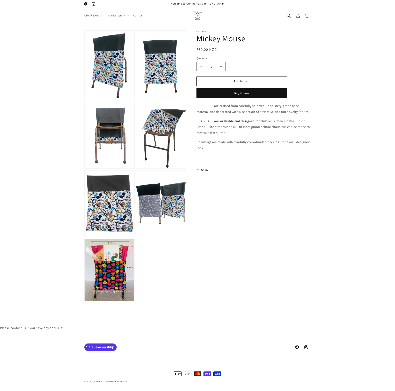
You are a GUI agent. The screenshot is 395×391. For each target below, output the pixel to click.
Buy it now (242, 93)
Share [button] (205, 170)
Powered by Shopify (116, 381)
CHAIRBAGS (99, 381)
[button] (93, 15)
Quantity (201, 58)
